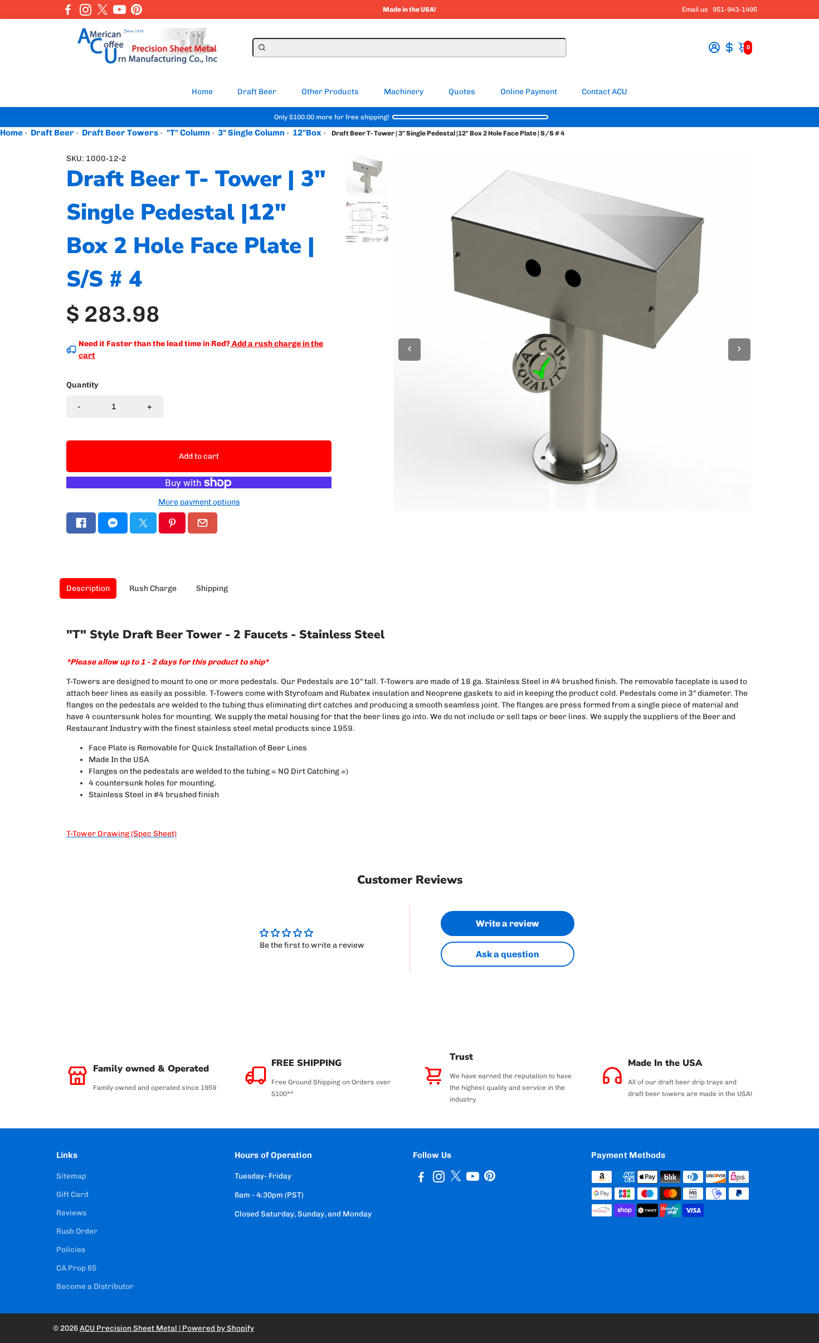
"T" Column (188, 133)
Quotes (461, 91)
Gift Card (72, 1194)
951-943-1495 (735, 9)
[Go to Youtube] (119, 9)
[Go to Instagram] (85, 9)
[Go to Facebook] (68, 9)
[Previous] (409, 349)
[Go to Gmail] (202, 523)
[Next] (739, 349)
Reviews (71, 1212)
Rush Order (77, 1230)
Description (88, 588)
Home (202, 91)
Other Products (330, 91)
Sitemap (71, 1175)
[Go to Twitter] (102, 9)
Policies (70, 1249)
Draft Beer (256, 91)
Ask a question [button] (507, 954)
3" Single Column (251, 133)
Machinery (403, 91)
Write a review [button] (507, 923)
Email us (695, 9)
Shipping (212, 588)
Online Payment (528, 91)
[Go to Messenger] (113, 523)
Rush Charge (153, 588)
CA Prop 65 (76, 1267)
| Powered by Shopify (216, 1327)
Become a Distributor (95, 1286)
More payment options (199, 502)
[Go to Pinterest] (136, 9)
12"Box (306, 133)
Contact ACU (604, 91)
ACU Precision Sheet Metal (129, 1327)
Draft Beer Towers (120, 133)
